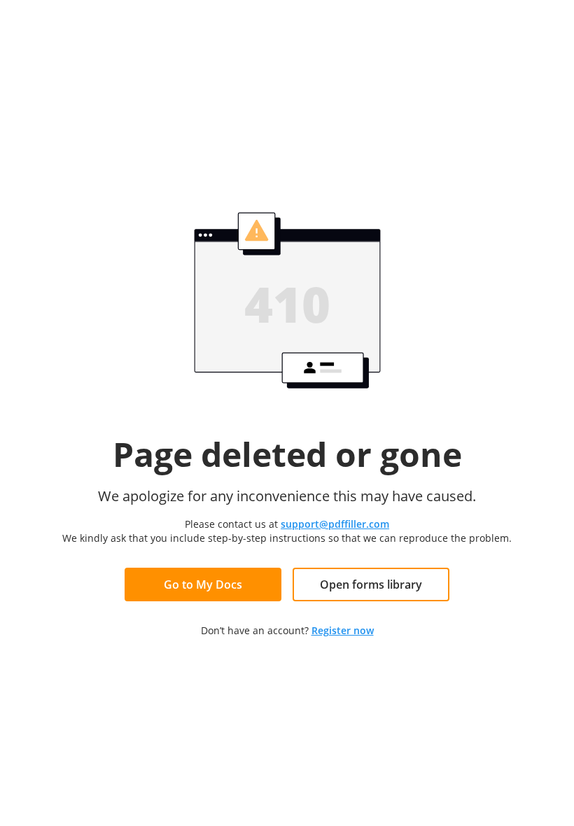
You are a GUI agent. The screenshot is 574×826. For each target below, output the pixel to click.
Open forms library (371, 584)
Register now (343, 630)
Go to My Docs (203, 584)
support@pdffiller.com (335, 524)
